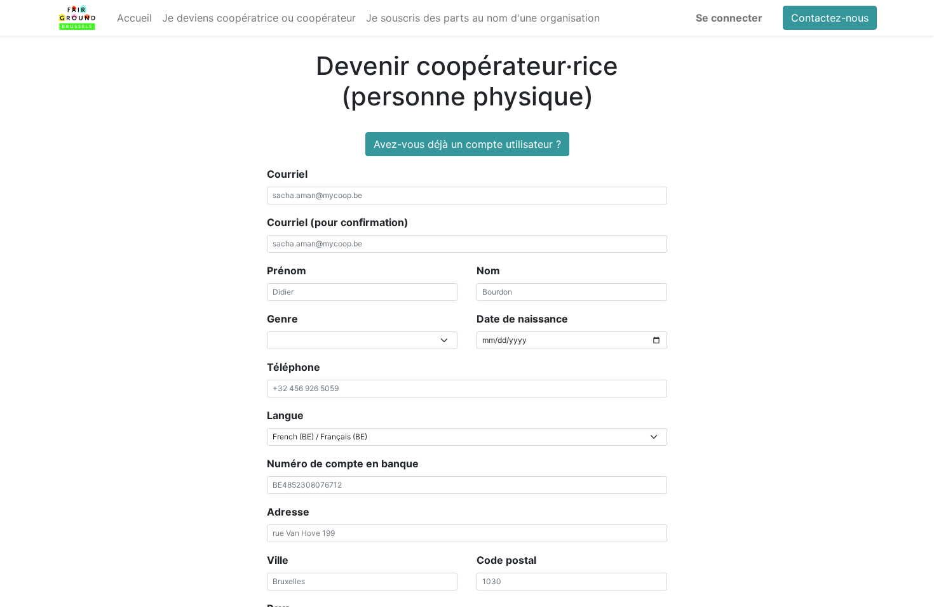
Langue (285, 415)
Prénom (286, 270)
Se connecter (729, 17)
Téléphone (293, 367)
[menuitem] (134, 17)
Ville (277, 560)
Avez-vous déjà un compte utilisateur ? (467, 144)
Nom (488, 270)
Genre (282, 318)
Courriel (287, 174)
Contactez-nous (830, 17)
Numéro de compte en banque (343, 463)
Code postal (506, 560)
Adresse (288, 511)
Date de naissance (522, 318)
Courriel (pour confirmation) (338, 222)
